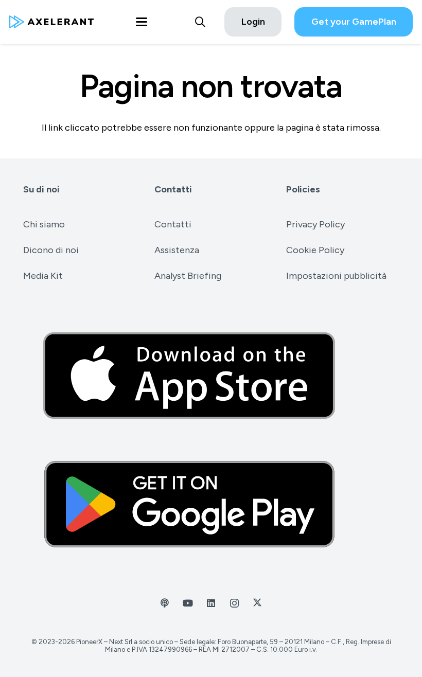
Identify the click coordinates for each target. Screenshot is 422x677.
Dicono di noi (51, 250)
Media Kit (43, 275)
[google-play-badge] (211, 504)
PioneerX (89, 642)
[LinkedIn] (211, 603)
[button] (141, 22)
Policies (303, 189)
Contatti (173, 189)
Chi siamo (44, 224)
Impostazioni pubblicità (336, 275)
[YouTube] (188, 603)
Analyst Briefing (187, 275)
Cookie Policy (315, 250)
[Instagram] (234, 603)
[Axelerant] (51, 21)
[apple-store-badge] (211, 375)
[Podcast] (165, 603)
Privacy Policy (315, 224)
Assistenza (176, 250)
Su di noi (41, 189)
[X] (257, 603)
